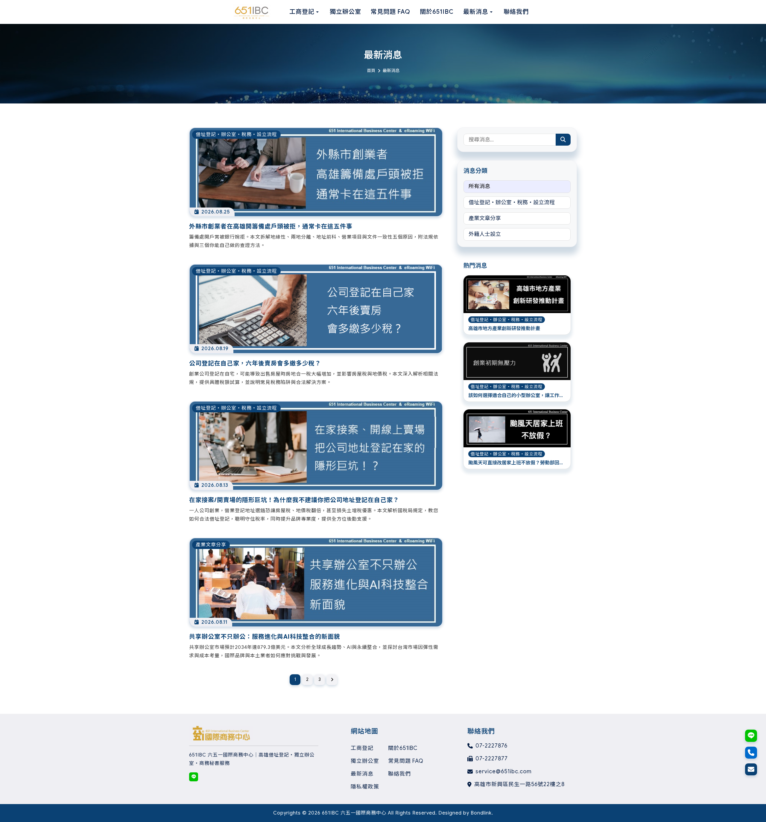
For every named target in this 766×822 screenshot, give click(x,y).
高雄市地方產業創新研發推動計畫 (504, 329)
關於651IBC (402, 748)
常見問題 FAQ (405, 761)
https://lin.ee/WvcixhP (193, 776)
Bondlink (481, 813)
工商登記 (362, 748)
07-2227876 (491, 745)
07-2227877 (491, 758)
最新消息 (362, 774)
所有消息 (479, 186)
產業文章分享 (485, 218)
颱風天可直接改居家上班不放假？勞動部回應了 (516, 463)
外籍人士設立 (485, 234)
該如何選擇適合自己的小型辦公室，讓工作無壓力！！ (516, 396)
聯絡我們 (399, 774)
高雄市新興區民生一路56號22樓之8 (519, 784)
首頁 (371, 70)
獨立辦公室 (365, 761)
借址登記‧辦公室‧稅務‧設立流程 (512, 202)
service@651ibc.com (503, 771)
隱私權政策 (365, 786)
